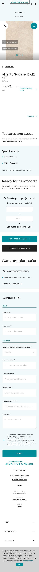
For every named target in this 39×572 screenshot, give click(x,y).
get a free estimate (18, 239)
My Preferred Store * (9, 401)
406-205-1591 (19, 16)
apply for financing (18, 248)
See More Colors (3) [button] (10, 48)
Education (9, 540)
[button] (28, 4)
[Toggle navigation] (3, 4)
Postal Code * (7, 387)
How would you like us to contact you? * (16, 347)
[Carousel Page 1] (17, 55)
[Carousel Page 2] (19, 55)
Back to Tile (9, 67)
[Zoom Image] (5, 26)
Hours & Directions (19, 480)
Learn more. (28, 561)
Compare (30, 116)
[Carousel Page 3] (22, 55)
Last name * (6, 326)
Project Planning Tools (26, 89)
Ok (19, 564)
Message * (6, 414)
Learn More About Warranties (12, 284)
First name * (6, 312)
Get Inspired (10, 531)
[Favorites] (31, 4)
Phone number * (8, 360)
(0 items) (35, 4)
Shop (7, 522)
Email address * (8, 373)
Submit (19, 453)
